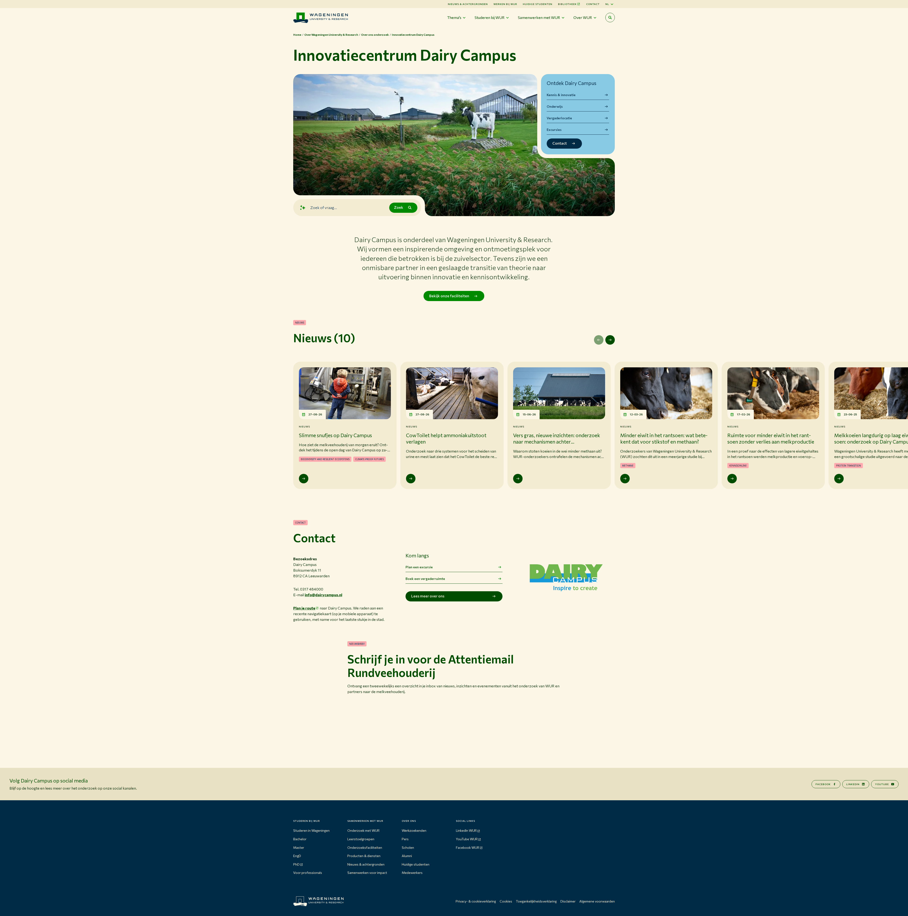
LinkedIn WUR (466, 830)
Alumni (407, 856)
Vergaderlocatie (559, 118)
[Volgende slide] (610, 340)
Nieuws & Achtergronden (468, 4)
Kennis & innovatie (561, 95)
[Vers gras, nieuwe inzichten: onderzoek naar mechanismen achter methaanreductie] (518, 478)
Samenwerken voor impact (367, 873)
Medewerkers (412, 873)
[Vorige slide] (598, 340)
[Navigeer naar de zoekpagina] (610, 17)
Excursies (554, 130)
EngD (297, 856)
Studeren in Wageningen (311, 830)
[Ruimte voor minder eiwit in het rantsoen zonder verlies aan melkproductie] (732, 478)
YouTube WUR (467, 839)
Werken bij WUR (505, 4)
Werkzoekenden (414, 830)
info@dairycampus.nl (323, 594)
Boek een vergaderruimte (425, 579)
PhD (296, 864)
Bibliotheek (567, 4)
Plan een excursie (419, 567)
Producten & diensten (363, 856)
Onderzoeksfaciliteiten (364, 847)
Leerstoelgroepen (360, 839)
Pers (405, 839)
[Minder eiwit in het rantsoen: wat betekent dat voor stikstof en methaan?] (625, 478)
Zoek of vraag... (323, 207)
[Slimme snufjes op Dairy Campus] (303, 478)
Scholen (408, 847)
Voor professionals (307, 873)
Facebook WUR (467, 847)
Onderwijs (555, 106)
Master (298, 847)
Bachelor (299, 839)
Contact (593, 4)
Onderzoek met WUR (363, 830)
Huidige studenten (537, 4)
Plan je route (304, 608)
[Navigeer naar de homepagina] (320, 17)
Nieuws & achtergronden (365, 864)
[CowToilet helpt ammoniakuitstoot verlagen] (410, 478)
